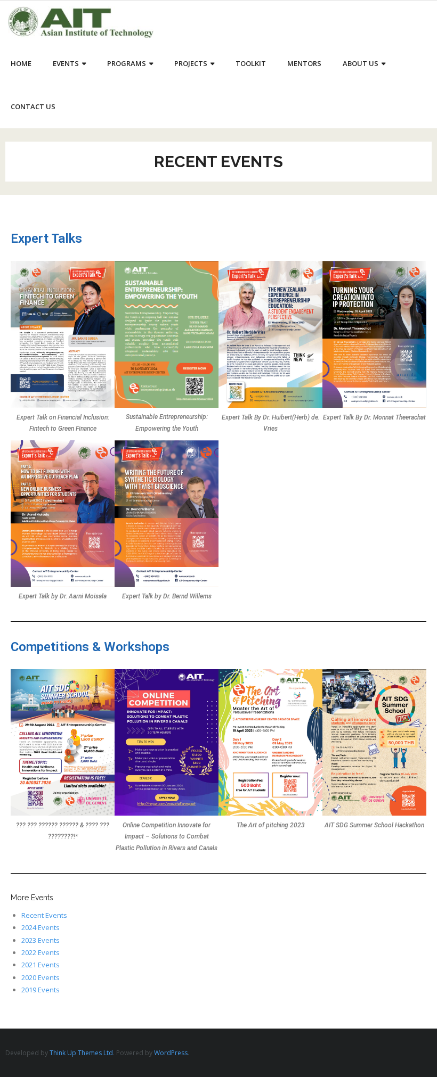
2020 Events (40, 977)
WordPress (171, 1052)
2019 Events (40, 989)
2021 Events (40, 964)
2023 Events (40, 940)
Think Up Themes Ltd (81, 1052)
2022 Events (40, 952)
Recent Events (44, 915)
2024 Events (40, 927)
